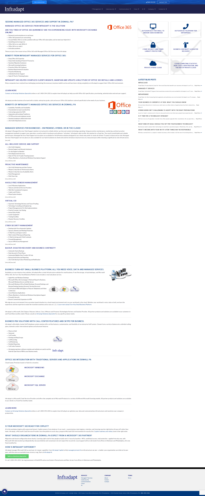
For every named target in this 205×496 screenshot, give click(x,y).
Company (151, 9)
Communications (124, 9)
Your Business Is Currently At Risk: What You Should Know (162, 102)
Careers (107, 479)
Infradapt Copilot (57, 450)
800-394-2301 (145, 493)
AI (142, 9)
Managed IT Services (146, 88)
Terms (129, 478)
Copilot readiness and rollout (103, 431)
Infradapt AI (48, 452)
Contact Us (162, 9)
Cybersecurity (110, 9)
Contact (107, 481)
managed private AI (74, 450)
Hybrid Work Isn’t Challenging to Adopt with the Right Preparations (166, 110)
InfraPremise (143, 94)
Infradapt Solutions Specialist (46, 314)
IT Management (96, 9)
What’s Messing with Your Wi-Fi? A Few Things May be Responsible (164, 130)
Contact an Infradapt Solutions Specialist (18, 93)
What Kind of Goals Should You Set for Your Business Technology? (165, 124)
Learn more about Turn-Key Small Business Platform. (75, 304)
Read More (198, 85)
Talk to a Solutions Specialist (16, 456)
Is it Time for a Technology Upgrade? (153, 116)
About (106, 478)
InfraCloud (143, 83)
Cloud (135, 9)
